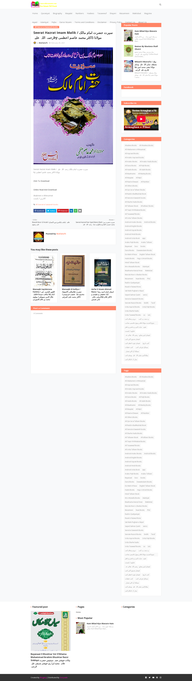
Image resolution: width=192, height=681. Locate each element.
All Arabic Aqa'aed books (134, 157)
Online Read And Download (45, 189)
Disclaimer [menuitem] (102, 22)
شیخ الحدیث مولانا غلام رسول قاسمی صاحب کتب (139, 323)
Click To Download (41, 181)
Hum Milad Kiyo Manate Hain (146, 32)
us (144, 315)
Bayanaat (128, 246)
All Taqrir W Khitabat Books (135, 210)
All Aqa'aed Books (132, 153)
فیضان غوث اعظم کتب (132, 343)
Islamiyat (146, 266)
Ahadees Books (131, 145)
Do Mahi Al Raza (131, 254)
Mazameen (129, 279)
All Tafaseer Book (131, 206)
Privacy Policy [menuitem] (116, 22)
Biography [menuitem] (57, 13)
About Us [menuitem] (142, 22)
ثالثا (149, 315)
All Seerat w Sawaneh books (47, 204)
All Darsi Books (130, 165)
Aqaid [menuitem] (34, 22)
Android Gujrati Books (133, 230)
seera (145, 295)
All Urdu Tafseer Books (133, 218)
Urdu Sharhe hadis (132, 311)
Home (78, 612)
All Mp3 (138, 178)
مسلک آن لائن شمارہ (132, 351)
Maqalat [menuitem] (68, 13)
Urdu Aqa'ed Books (132, 307)
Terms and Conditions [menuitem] (84, 22)
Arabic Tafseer (146, 242)
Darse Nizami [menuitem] (65, 22)
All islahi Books (144, 170)
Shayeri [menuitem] (113, 13)
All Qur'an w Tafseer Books (135, 190)
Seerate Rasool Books (133, 303)
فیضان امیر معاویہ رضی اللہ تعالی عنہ (137, 335)
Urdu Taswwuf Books (133, 315)
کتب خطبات (129, 347)
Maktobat (148, 270)
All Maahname (130, 174)
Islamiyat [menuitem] (44, 22)
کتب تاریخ (146, 343)
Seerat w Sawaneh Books (134, 299)
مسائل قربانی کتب (142, 347)
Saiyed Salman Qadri (132, 295)
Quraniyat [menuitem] (45, 13)
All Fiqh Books (144, 165)
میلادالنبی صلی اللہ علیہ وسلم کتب (136, 355)
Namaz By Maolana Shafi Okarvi (146, 47)
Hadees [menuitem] (90, 13)
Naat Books (140, 279)
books (143, 246)
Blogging (43, 677)
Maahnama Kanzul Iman (133, 270)
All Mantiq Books (144, 174)
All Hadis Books (131, 170)
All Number (145, 182)
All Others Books (131, 186)
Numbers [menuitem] (79, 13)
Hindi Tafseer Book (132, 262)
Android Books (149, 222)
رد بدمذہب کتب (144, 319)
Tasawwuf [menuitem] (102, 13)
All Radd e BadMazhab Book (135, 194)
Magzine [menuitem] (148, 13)
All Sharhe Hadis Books (133, 202)
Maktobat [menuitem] (136, 13)
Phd (148, 279)
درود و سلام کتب (130, 319)
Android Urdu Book (132, 238)
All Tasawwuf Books (132, 214)
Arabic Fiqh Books (131, 242)
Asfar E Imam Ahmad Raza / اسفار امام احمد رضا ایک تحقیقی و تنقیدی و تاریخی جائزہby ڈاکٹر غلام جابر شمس (102, 294)
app (143, 238)
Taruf (153, 303)
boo (136, 246)
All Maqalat (129, 178)
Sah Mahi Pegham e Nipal (134, 291)
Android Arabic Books (133, 222)
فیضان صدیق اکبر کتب (132, 339)
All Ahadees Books (146, 145)
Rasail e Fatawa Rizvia (133, 287)
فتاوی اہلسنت (130, 331)
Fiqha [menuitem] (54, 22)
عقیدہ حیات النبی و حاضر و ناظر (135, 327)
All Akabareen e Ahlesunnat (135, 149)
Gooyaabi (64, 677)
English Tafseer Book (147, 254)
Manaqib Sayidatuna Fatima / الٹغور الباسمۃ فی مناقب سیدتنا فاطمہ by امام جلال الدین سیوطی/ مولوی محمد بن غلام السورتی (44, 294)
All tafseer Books (147, 206)
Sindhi (146, 303)
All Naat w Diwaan (131, 182)
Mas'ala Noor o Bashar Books (136, 274)
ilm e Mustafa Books (132, 266)
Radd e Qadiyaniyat (132, 283)
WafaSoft (43, 43)
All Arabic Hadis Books (148, 161)
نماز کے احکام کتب (131, 359)
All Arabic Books (131, 161)
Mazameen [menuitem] (124, 13)
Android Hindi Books (133, 234)
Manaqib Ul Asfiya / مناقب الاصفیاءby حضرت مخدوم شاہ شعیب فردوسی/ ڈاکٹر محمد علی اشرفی (73, 293)
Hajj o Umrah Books (144, 258)
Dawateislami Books (144, 250)
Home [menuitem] (35, 13)
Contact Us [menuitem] (130, 22)
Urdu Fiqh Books (148, 307)
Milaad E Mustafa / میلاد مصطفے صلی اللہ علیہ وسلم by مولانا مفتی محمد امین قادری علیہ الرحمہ (146, 65)
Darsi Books (129, 250)
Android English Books (133, 226)
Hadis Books (129, 258)
